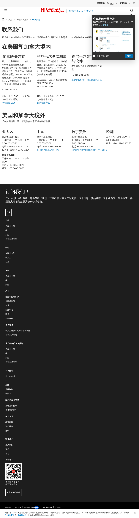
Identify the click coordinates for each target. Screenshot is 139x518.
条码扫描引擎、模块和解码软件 (87, 80)
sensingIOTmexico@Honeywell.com (90, 149)
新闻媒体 (9, 389)
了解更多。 (105, 25)
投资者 (8, 393)
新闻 (7, 385)
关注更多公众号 (13, 492)
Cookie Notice (47, 507)
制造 (7, 305)
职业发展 (9, 422)
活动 (7, 430)
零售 (7, 314)
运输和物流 (10, 301)
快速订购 (123, 3)
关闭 (129, 56)
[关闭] (135, 513)
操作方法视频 (11, 405)
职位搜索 (9, 426)
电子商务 (9, 318)
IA (6, 380)
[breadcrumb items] (3, 19)
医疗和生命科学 (12, 297)
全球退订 (58, 507)
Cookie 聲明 (10, 515)
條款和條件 (22, 515)
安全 (7, 234)
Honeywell (10, 376)
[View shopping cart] (133, 3)
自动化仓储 (10, 226)
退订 (7, 453)
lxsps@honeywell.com (48, 149)
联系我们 (9, 445)
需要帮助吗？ (11, 410)
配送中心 (9, 310)
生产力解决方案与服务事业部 (17, 330)
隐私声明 (18, 507)
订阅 (8, 212)
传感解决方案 (8, 102)
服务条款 (8, 507)
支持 (7, 449)
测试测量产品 (43, 102)
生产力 (8, 230)
